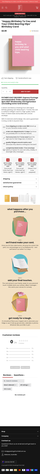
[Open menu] (2, 8)
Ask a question (15, 367)
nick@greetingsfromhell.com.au (15, 451)
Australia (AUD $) (9, 462)
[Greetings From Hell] (20, 8)
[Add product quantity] (10, 92)
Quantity (4, 88)
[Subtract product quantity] (3, 92)
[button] (20, 348)
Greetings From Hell (18, 465)
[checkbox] (7, 389)
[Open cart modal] (37, 8)
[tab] (19, 375)
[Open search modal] (6, 8)
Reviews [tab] (7, 375)
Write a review (25, 367)
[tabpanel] (20, 397)
